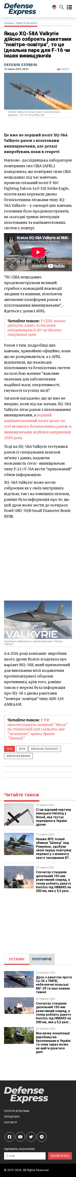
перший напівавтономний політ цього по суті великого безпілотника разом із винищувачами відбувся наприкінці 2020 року (38, 426)
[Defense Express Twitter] (31, 1137)
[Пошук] (61, 7)
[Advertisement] (38, 559)
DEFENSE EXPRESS (20, 65)
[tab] (16, 959)
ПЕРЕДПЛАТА (11, 1116)
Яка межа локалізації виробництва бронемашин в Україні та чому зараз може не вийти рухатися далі (53, 1042)
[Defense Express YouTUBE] (20, 1137)
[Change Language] (54, 7)
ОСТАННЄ (17, 959)
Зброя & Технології (26, 23)
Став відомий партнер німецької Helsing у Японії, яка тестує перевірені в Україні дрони (53, 817)
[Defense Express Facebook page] (9, 1137)
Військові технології (44, 748)
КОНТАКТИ (10, 1122)
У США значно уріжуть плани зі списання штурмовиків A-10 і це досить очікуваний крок (36, 328)
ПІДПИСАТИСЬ (60, 1156)
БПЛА (22, 748)
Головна (9, 23)
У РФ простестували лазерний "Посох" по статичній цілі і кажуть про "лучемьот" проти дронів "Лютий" (37, 729)
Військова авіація (18, 756)
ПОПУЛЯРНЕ (42, 959)
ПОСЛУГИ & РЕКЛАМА (16, 1111)
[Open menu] (69, 7)
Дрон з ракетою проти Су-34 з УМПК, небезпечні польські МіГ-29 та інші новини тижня (54, 984)
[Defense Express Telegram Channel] (42, 1137)
